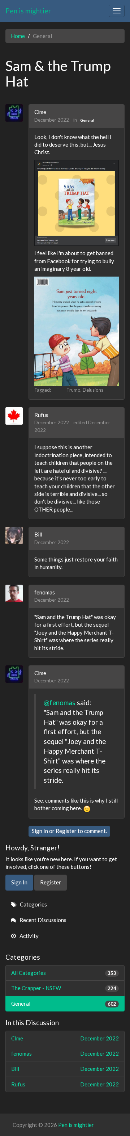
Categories (33, 904)
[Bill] (16, 535)
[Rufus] (16, 416)
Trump (73, 390)
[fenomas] (16, 593)
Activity (28, 936)
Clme (40, 112)
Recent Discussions (42, 920)
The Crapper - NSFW (63, 988)
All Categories (63, 972)
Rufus (41, 415)
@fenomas (59, 702)
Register (66, 831)
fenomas (44, 592)
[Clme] (16, 113)
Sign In (40, 831)
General (87, 120)
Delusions (93, 390)
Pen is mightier (28, 11)
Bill (38, 534)
